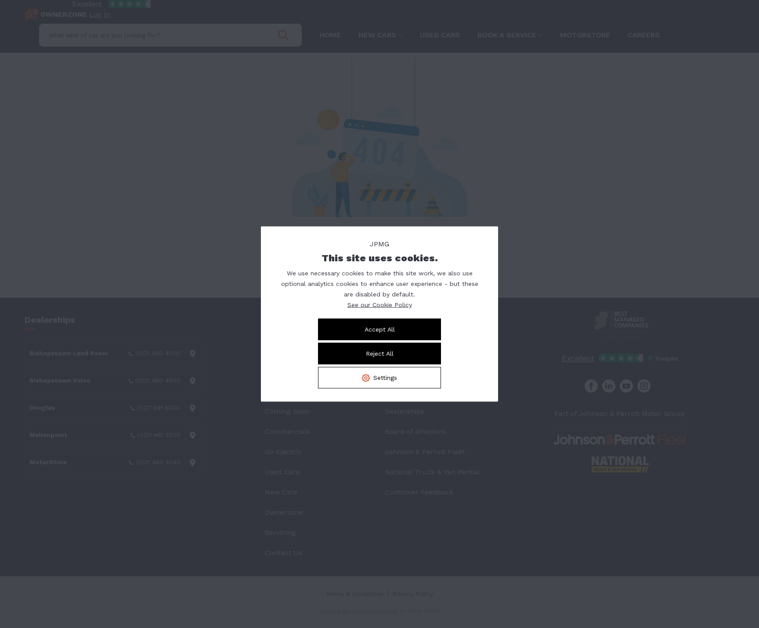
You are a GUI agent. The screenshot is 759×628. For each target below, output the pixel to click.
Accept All (380, 329)
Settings (385, 377)
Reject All (380, 353)
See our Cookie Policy (379, 304)
